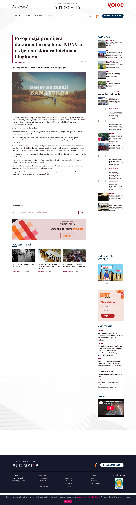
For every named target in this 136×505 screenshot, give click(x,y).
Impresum (95, 481)
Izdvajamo (18, 62)
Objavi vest (95, 483)
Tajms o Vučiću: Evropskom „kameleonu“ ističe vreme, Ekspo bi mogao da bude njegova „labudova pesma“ (114, 55)
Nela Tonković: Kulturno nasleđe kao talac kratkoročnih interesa (115, 187)
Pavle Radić (16, 271)
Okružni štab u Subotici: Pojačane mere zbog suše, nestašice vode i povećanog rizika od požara (116, 127)
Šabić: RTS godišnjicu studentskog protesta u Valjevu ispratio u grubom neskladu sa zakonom (110, 363)
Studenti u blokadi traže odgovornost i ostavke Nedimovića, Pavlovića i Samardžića (116, 197)
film (18, 212)
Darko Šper (43, 212)
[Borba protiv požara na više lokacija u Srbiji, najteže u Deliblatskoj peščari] (102, 75)
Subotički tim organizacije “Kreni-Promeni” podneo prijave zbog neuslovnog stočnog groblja (115, 175)
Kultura (68, 481)
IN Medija (112, 98)
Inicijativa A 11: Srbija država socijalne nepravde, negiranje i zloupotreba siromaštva (109, 385)
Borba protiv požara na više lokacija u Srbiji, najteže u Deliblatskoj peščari (114, 74)
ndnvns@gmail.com (18, 481)
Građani (109, 82)
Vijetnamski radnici (33, 212)
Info (107, 51)
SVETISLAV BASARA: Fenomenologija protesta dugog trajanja (110, 374)
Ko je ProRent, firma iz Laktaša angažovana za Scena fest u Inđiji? (116, 147)
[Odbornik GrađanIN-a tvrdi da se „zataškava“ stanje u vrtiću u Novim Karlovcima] (103, 207)
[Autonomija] (67, 6)
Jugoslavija (110, 40)
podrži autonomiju (112, 16)
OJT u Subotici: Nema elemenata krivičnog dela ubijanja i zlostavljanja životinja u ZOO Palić (116, 115)
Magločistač (113, 108)
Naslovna (16, 16)
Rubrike (27, 16)
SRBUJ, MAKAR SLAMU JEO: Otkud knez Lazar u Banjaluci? (114, 43)
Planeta (68, 483)
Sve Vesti (38, 16)
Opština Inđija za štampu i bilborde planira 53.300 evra (115, 101)
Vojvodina (43, 481)
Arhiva (49, 16)
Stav (99, 369)
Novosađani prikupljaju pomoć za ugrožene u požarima (113, 85)
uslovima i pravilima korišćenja (88, 497)
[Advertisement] (72, 26)
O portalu (95, 478)
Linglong (23, 212)
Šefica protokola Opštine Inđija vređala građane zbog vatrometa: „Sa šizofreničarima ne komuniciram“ (116, 138)
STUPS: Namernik (103, 283)
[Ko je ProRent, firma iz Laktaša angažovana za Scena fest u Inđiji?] (103, 147)
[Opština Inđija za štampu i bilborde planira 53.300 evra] (103, 101)
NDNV (13, 212)
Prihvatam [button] (68, 502)
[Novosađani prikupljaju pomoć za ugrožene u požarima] (102, 85)
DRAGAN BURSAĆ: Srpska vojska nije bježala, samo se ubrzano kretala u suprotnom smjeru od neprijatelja (114, 65)
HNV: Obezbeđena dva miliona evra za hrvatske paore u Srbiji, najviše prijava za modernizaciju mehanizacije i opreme (116, 162)
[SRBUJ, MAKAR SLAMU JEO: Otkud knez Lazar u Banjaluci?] (102, 44)
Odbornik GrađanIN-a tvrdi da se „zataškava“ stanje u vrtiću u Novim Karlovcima (116, 208)
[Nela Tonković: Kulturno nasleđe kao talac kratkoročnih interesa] (103, 185)
